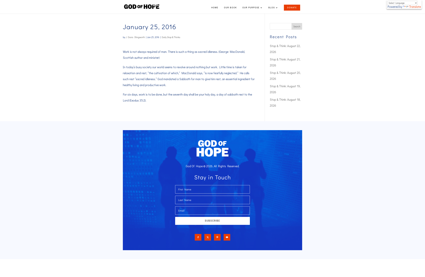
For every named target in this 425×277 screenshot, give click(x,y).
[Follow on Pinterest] (217, 237)
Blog (271, 7)
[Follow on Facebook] (198, 237)
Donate (292, 7)
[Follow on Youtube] (227, 237)
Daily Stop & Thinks (171, 37)
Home (214, 7)
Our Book (230, 7)
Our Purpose (250, 7)
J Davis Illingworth (135, 37)
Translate (415, 7)
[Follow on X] (207, 237)
